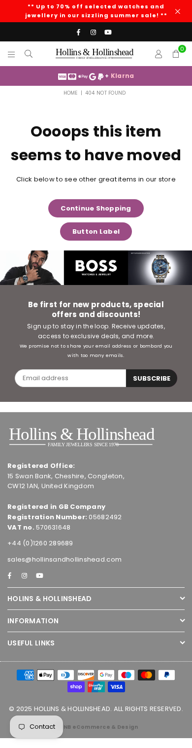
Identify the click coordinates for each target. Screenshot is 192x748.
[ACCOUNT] (158, 53)
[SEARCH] (28, 53)
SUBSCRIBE (151, 378)
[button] (176, 53)
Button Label (96, 231)
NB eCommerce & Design (101, 727)
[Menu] (11, 53)
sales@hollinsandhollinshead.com (64, 559)
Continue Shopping (96, 208)
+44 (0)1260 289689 (40, 543)
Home (71, 93)
